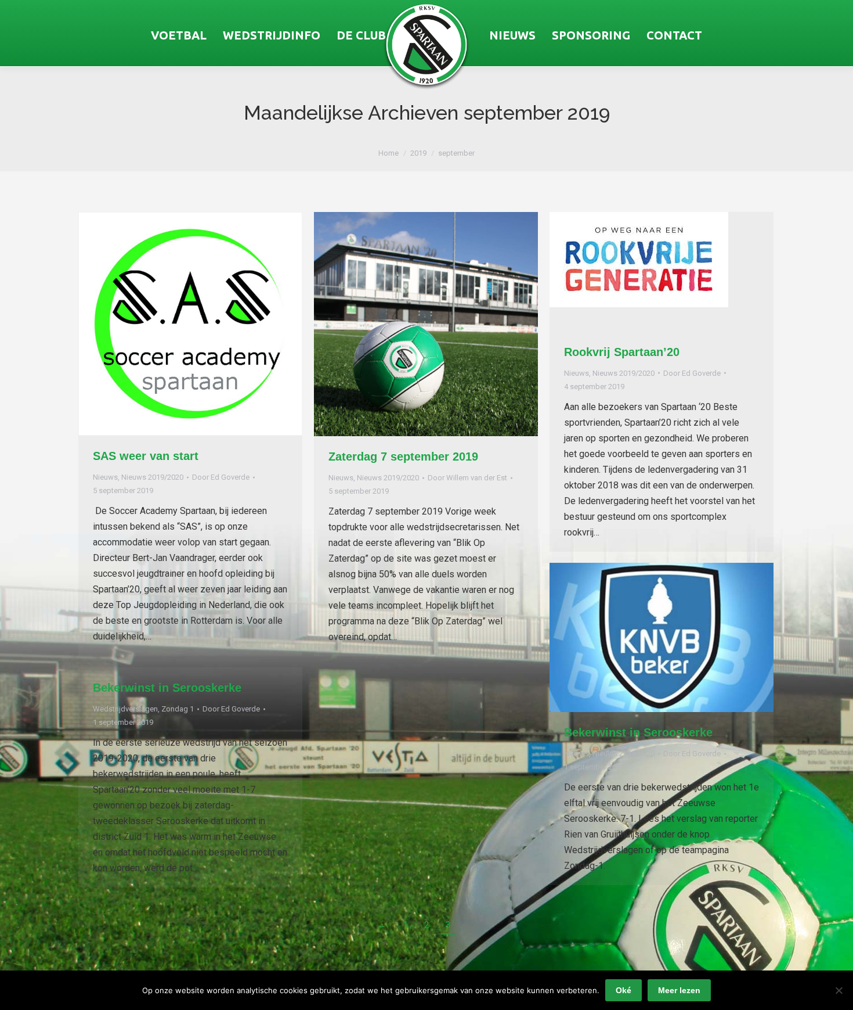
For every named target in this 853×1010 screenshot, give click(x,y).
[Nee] (838, 990)
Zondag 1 (177, 709)
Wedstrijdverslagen (125, 709)
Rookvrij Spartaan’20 (621, 352)
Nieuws (105, 477)
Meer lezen (679, 990)
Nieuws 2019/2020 (152, 477)
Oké (623, 990)
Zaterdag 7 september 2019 (403, 456)
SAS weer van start (145, 456)
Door (221, 477)
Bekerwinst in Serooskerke (638, 732)
